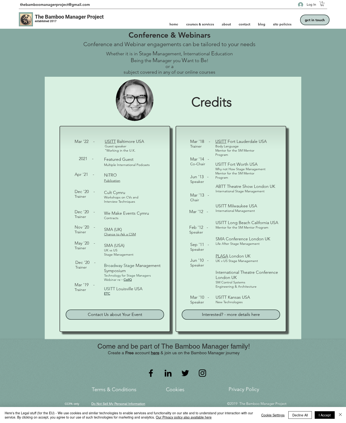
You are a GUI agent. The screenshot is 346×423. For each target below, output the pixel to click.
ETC (107, 293)
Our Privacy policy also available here (184, 417)
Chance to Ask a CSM (120, 234)
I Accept (325, 415)
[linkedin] (168, 373)
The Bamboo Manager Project (69, 17)
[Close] (340, 415)
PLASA (222, 256)
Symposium (115, 270)
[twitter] (185, 373)
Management (148, 265)
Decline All (300, 415)
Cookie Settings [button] (273, 415)
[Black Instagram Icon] (202, 373)
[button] (322, 3)
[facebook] (151, 373)
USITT (110, 141)
